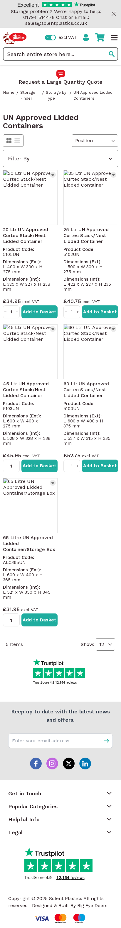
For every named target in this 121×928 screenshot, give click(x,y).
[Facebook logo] (36, 763)
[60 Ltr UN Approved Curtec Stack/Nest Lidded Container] (90, 351)
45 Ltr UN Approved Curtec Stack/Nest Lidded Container (26, 389)
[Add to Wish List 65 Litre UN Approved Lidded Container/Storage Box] (53, 483)
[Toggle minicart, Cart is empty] (100, 37)
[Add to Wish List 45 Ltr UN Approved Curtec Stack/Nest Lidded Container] (53, 329)
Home (9, 92)
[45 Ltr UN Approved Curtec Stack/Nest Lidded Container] (30, 351)
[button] (60, 158)
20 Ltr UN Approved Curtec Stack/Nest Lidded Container (25, 235)
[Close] (113, 13)
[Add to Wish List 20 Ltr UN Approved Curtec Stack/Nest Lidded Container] (53, 175)
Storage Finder (27, 95)
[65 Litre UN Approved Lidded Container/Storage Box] (30, 505)
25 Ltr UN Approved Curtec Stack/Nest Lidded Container (86, 235)
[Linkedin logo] (85, 763)
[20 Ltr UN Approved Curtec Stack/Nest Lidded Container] (30, 197)
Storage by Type (56, 95)
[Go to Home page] (15, 37)
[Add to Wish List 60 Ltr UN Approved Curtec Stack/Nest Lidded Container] (113, 329)
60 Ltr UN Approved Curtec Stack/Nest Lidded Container (86, 389)
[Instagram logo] (52, 763)
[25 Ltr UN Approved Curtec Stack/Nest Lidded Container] (90, 197)
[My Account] (86, 37)
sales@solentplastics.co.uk (56, 23)
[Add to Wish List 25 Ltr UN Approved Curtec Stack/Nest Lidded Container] (113, 175)
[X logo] (69, 763)
